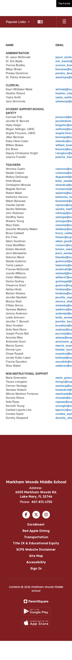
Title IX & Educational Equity (36, 543)
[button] (18, 22)
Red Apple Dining (36, 531)
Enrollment (36, 524)
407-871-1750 (41, 502)
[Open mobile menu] (64, 22)
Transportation (36, 537)
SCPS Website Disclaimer (36, 549)
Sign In (36, 568)
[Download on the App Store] (36, 622)
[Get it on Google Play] (36, 611)
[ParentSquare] (36, 601)
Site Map (36, 556)
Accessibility (36, 562)
